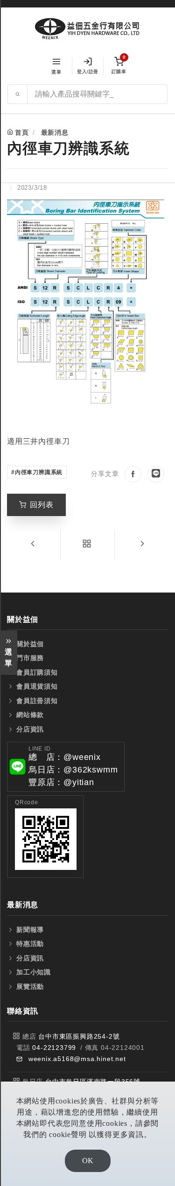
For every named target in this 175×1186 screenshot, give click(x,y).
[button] (66, 767)
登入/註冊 (87, 71)
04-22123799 (54, 1047)
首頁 (22, 132)
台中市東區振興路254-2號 (78, 1036)
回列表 (42, 505)
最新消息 (55, 132)
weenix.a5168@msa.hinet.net (77, 1058)
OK (87, 1161)
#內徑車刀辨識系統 (37, 472)
